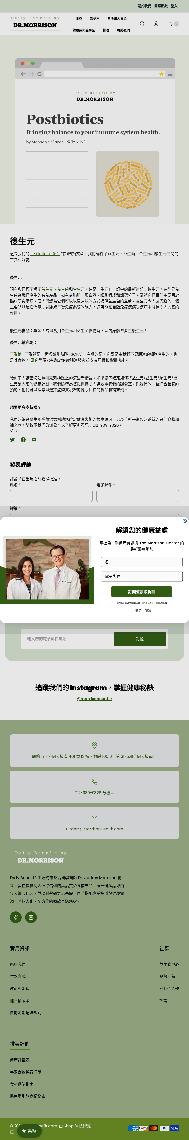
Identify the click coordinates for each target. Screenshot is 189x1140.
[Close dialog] (185, 521)
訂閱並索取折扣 (141, 591)
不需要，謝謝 (141, 610)
